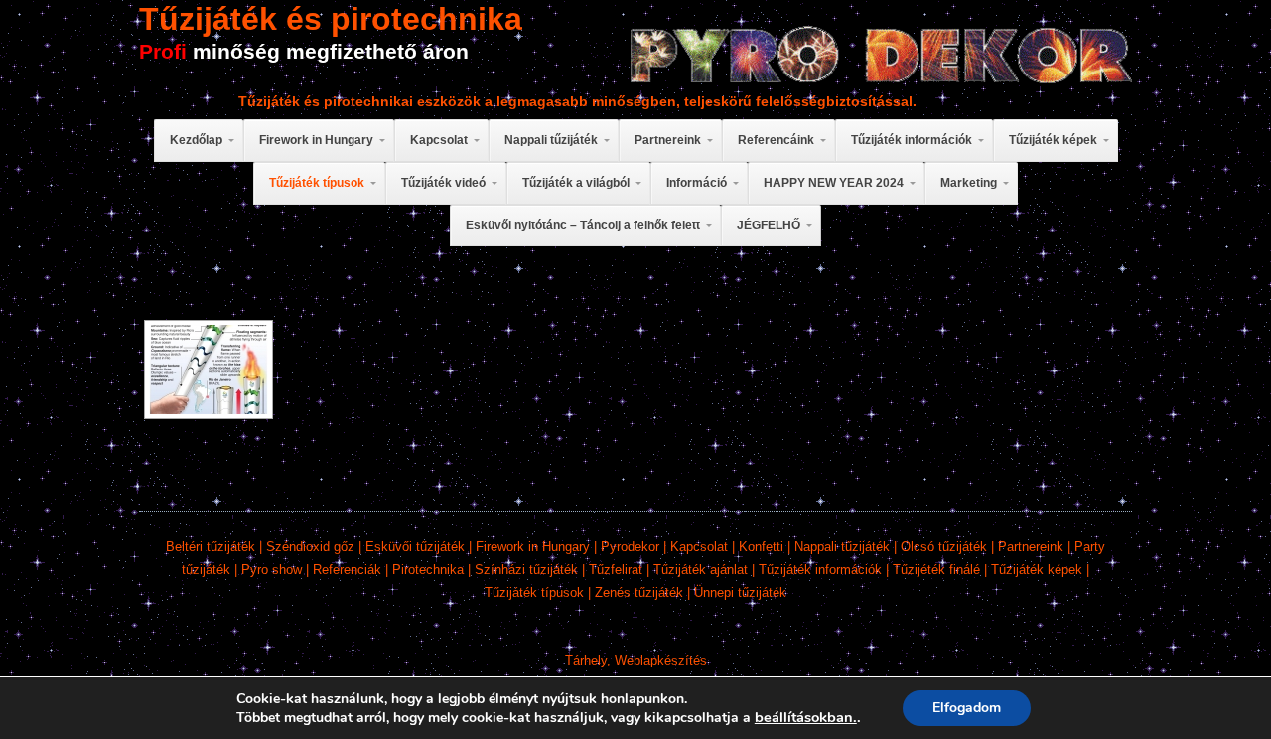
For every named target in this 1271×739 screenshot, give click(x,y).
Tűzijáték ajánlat (700, 569)
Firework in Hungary (533, 546)
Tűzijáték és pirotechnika (330, 19)
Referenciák (347, 569)
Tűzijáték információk (820, 569)
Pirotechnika (428, 569)
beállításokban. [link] (806, 717)
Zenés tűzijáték (639, 592)
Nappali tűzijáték (842, 546)
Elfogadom (966, 707)
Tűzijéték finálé (936, 569)
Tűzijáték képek (1036, 569)
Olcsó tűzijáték (944, 546)
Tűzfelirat (615, 569)
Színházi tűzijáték (526, 569)
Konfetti (761, 546)
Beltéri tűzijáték (210, 546)
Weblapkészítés (661, 660)
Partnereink (1030, 546)
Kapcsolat (699, 546)
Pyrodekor (630, 546)
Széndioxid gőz (310, 546)
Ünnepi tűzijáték (740, 592)
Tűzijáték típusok (534, 592)
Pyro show (271, 569)
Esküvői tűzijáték (415, 546)
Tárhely (586, 660)
